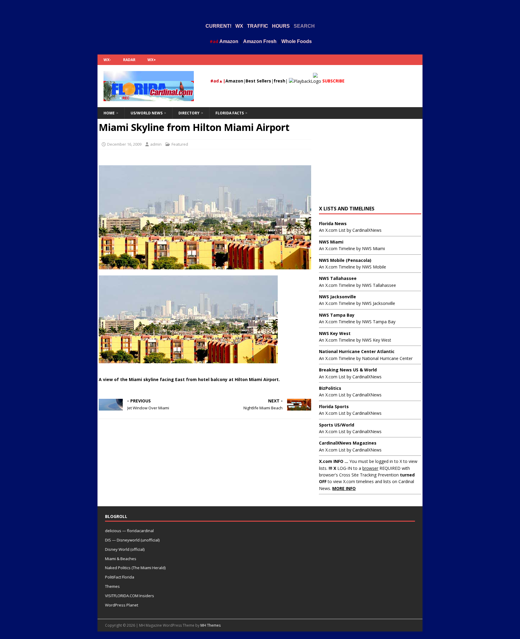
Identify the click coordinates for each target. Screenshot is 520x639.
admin (156, 144)
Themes (112, 586)
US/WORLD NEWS (146, 113)
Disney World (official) (124, 549)
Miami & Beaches (120, 558)
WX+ (151, 59)
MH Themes (210, 625)
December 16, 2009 (124, 144)
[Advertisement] (260, 9)
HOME (109, 113)
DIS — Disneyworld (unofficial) (132, 540)
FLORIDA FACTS (229, 113)
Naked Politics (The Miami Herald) (135, 567)
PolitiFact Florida (119, 577)
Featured (180, 144)
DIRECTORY (189, 113)
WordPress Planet (121, 605)
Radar (129, 59)
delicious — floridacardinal (129, 530)
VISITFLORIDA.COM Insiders (129, 595)
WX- (107, 59)
